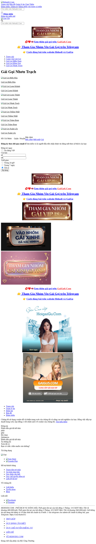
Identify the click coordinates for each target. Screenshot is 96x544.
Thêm (31, 4)
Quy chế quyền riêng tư (15, 476)
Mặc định (29, 139)
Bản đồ (12, 4)
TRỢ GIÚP (10, 519)
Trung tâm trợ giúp (13, 470)
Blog (8, 492)
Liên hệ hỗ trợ (11, 479)
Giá (42, 139)
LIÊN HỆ (10, 532)
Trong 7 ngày (9, 165)
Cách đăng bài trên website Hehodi (44, 52)
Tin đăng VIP (9, 150)
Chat (27, 4)
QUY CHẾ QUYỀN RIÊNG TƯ (19, 528)
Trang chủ (5, 4)
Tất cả (6, 168)
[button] (48, 80)
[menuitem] (48, 80)
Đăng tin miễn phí (8, 16)
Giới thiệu (10, 487)
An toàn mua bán (13, 472)
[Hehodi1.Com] (7, 2)
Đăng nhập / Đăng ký (9, 6)
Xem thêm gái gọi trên (52, 41)
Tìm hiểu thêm (61, 422)
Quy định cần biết (13, 474)
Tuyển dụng (11, 489)
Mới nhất (36, 139)
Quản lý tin (20, 4)
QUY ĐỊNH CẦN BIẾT (16, 523)
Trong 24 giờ (9, 163)
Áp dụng (5, 170)
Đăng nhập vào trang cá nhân (30, 6)
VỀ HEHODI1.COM (14, 537)
